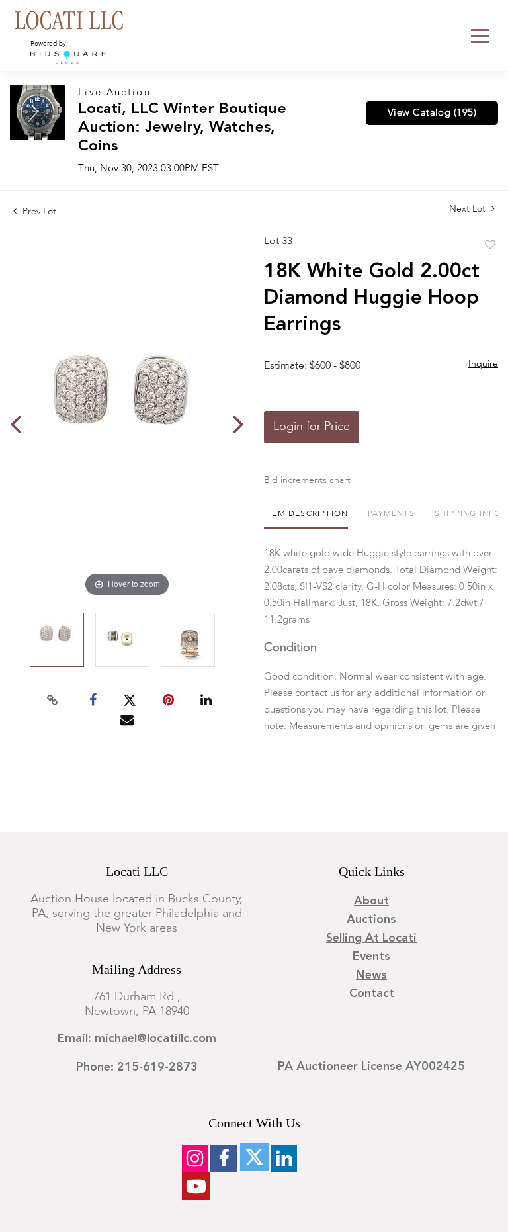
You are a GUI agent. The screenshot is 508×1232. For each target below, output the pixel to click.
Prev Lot (38, 211)
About (371, 901)
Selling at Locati (371, 938)
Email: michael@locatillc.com (137, 1039)
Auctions (371, 920)
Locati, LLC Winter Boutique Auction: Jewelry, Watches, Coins (182, 128)
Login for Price (311, 427)
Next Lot (468, 209)
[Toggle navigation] (480, 36)
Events (371, 957)
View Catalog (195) (432, 113)
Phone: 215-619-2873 (137, 1067)
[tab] (306, 519)
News (371, 975)
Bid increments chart (307, 480)
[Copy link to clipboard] (53, 701)
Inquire (483, 364)
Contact (371, 994)
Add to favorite (490, 245)
